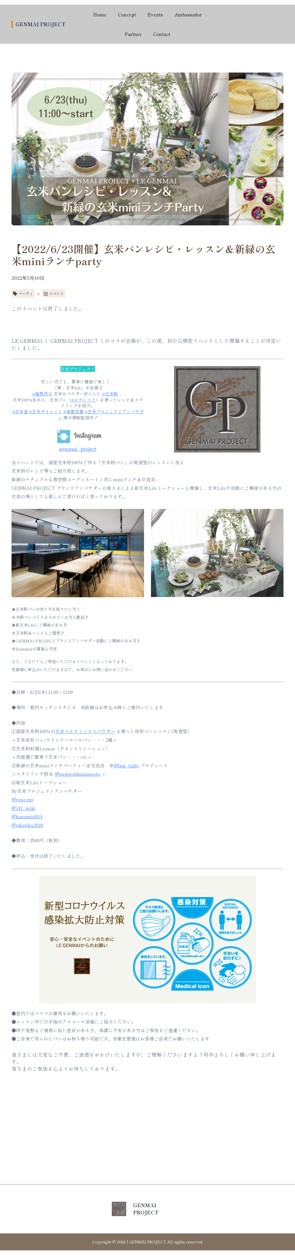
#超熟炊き (42, 394)
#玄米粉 (110, 394)
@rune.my (23, 799)
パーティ (25, 293)
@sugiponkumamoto (77, 774)
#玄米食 (20, 411)
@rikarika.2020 (27, 825)
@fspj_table (126, 765)
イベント (56, 293)
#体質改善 (73, 411)
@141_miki (23, 808)
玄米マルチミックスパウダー (85, 731)
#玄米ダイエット (45, 411)
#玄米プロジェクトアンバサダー (101, 414)
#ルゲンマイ (83, 400)
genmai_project (78, 448)
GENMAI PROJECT (41, 24)
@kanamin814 (27, 816)
